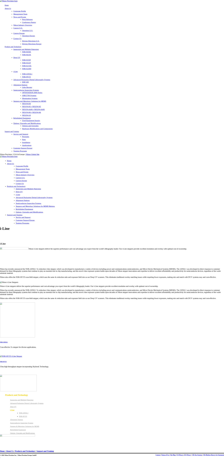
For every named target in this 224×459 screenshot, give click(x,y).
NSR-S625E (26, 55)
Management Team (20, 14)
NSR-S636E (26, 52)
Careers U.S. (18, 28)
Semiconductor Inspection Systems (26, 90)
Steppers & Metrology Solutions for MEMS (24, 426)
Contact (158, 455)
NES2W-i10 (26, 115)
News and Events (19, 17)
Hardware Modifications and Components (37, 129)
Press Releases (27, 19)
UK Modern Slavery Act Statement (213, 455)
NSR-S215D (27, 66)
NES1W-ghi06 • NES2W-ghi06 (33, 109)
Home (7, 5)
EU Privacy (187, 455)
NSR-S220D (26, 69)
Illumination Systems (29, 98)
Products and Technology (13, 47)
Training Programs (20, 151)
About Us (8, 8)
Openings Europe (28, 36)
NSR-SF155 (26, 77)
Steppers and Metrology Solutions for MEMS (29, 101)
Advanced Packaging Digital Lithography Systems (31, 80)
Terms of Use (165, 455)
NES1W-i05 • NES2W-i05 (31, 106)
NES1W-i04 (26, 104)
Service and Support (20, 134)
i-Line (15, 71)
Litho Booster (27, 87)
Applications (26, 145)
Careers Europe (19, 33)
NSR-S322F (26, 63)
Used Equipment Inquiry (31, 120)
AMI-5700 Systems (29, 95)
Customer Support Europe (22, 148)
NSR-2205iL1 (27, 74)
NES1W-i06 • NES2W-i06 (31, 112)
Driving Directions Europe (31, 44)
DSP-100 (25, 82)
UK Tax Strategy (197, 455)
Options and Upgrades (30, 126)
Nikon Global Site (32, 154)
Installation (26, 142)
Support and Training (12, 131)
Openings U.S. (27, 30)
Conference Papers (29, 22)
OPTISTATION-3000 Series (32, 93)
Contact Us (17, 38)
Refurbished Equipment (22, 118)
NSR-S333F (26, 60)
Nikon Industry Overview (22, 25)
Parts (24, 139)
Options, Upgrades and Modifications (27, 123)
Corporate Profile (19, 11)
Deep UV (16, 57)
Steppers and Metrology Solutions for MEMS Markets (35, 206)
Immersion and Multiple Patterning (26, 49)
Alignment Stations (20, 85)
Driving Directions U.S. (30, 41)
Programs (25, 137)
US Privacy (180, 455)
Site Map (173, 455)
